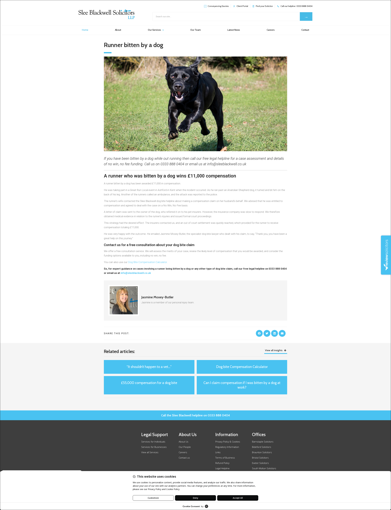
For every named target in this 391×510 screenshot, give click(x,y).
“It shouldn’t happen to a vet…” (149, 367)
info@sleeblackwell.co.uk (136, 272)
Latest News (233, 30)
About (118, 30)
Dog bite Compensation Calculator (242, 367)
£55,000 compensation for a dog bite (149, 383)
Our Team (195, 30)
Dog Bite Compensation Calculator (147, 262)
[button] (259, 333)
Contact (305, 30)
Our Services (154, 30)
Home (85, 30)
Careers (271, 30)
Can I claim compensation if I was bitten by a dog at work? (241, 385)
